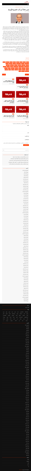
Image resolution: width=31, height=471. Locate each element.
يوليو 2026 (26, 172)
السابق (26, 74)
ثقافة (19, 68)
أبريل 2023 (27, 395)
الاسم (28, 132)
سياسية (16, 69)
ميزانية (22, 71)
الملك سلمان (15, 66)
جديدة (16, 68)
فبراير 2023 (26, 244)
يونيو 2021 (26, 279)
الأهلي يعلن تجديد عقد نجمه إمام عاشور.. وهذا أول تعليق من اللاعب (8, 116)
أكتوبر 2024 (26, 209)
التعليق (28, 125)
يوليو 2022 (26, 256)
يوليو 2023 (26, 235)
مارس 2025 (26, 200)
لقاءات (6, 69)
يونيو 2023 (26, 237)
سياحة (19, 69)
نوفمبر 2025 (26, 186)
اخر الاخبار (26, 63)
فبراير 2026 (27, 335)
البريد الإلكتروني (27, 136)
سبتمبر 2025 (26, 189)
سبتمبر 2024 (27, 365)
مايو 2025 (26, 196)
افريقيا (14, 63)
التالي (4, 74)
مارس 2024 (26, 221)
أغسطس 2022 (27, 409)
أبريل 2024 (26, 219)
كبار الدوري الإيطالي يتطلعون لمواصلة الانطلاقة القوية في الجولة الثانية (8, 81)
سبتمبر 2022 (26, 253)
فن (9, 69)
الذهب (16, 315)
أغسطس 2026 (26, 170)
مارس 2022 (26, 263)
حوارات (12, 68)
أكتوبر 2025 (27, 342)
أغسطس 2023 (26, 233)
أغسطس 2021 (26, 276)
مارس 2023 (26, 242)
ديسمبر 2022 (27, 402)
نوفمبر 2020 (27, 446)
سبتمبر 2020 (26, 295)
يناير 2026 (26, 182)
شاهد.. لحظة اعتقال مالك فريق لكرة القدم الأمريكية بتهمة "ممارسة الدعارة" (22, 101)
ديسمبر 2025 (26, 184)
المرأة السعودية (21, 66)
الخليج (20, 315)
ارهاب (22, 63)
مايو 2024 (27, 372)
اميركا (4, 66)
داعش (5, 68)
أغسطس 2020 (26, 297)
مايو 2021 (26, 281)
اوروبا (27, 68)
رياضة (27, 69)
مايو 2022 (26, 260)
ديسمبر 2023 (26, 226)
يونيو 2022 (26, 258)
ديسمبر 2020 (26, 290)
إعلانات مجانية (27, 59)
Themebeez (20, 469)
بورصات (23, 68)
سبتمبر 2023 (27, 386)
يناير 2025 (26, 203)
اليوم (11, 66)
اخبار (24, 313)
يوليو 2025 (26, 193)
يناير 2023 (26, 246)
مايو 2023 (27, 393)
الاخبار (27, 315)
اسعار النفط (18, 63)
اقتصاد (10, 63)
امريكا (7, 66)
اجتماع (27, 313)
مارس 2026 (26, 179)
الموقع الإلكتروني (27, 139)
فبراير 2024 (26, 223)
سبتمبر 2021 (26, 274)
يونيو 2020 (26, 300)
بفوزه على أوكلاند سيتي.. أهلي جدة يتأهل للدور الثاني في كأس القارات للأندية (22, 116)
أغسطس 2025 (26, 191)
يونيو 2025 (27, 349)
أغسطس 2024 (26, 212)
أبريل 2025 (26, 198)
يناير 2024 (27, 379)
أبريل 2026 (26, 177)
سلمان (23, 69)
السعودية (9, 315)
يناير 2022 (26, 267)
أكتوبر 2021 (26, 272)
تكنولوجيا (28, 461)
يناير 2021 (26, 288)
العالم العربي (26, 66)
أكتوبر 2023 (26, 230)
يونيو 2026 (27, 328)
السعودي (13, 315)
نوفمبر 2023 (26, 228)
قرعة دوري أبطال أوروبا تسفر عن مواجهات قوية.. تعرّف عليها (22, 87)
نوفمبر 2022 (26, 249)
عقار (12, 69)
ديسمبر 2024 (26, 205)
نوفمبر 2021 (26, 270)
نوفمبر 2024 (26, 207)
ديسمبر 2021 (27, 423)
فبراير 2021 (26, 286)
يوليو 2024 (26, 214)
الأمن (6, 63)
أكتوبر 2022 (26, 251)
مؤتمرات (27, 71)
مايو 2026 (26, 175)
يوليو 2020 (27, 453)
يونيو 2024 (26, 216)
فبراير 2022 (26, 265)
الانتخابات (23, 315)
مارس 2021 (27, 439)
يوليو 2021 (26, 277)
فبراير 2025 (26, 202)
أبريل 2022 (27, 416)
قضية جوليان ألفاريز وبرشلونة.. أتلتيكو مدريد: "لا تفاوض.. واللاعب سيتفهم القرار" (9, 101)
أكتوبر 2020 (26, 293)
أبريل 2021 (26, 283)
